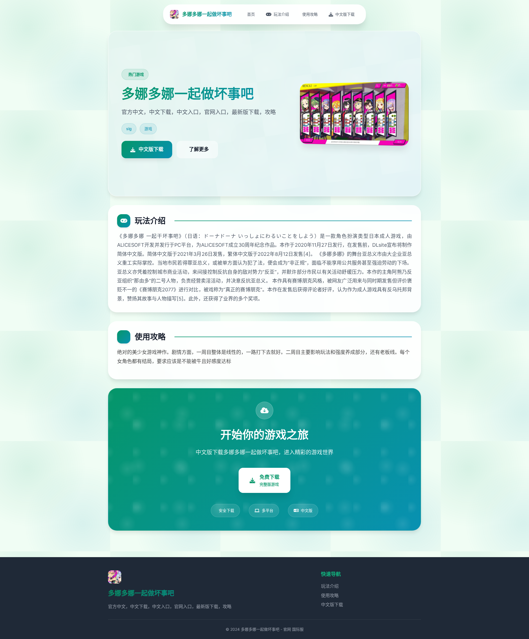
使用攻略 (330, 595)
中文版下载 (332, 604)
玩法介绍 (330, 586)
